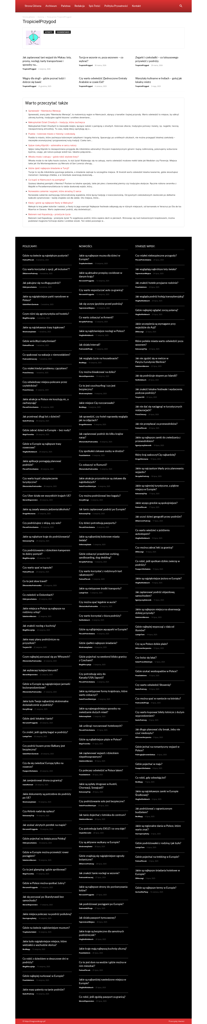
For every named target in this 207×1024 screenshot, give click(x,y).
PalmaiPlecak (28, 260)
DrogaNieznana (29, 513)
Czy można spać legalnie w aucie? (98, 602)
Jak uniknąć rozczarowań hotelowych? (100, 726)
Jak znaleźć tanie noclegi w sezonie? (99, 873)
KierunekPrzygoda (30, 723)
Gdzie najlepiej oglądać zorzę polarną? (156, 310)
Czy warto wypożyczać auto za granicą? (101, 290)
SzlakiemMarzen (29, 616)
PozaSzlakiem (28, 980)
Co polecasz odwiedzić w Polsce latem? (101, 770)
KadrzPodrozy (28, 421)
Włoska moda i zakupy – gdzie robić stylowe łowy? (53, 156)
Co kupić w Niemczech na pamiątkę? (46, 179)
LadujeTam (27, 736)
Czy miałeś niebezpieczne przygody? (156, 255)
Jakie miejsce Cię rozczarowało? (97, 403)
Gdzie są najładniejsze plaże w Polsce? (100, 739)
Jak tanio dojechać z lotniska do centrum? (102, 815)
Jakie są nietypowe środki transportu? (100, 588)
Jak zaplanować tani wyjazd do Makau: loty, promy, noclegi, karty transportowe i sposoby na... (47, 61)
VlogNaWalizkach (30, 452)
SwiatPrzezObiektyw (87, 486)
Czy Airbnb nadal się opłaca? (39, 811)
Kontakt (136, 6)
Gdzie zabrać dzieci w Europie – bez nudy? (47, 430)
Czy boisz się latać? (146, 657)
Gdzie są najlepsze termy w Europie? (155, 888)
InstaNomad (28, 784)
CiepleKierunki (85, 833)
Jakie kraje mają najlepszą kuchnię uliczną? (103, 948)
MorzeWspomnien (30, 500)
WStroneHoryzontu (143, 648)
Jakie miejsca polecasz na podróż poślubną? (47, 914)
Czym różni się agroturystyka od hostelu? (46, 314)
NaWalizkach (84, 620)
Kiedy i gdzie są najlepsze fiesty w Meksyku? (50, 202)
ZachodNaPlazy (141, 892)
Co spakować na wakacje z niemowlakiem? (46, 355)
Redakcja (80, 6)
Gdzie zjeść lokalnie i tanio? (38, 718)
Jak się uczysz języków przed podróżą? (101, 304)
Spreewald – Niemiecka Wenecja (44, 110)
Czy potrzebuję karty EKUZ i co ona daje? (102, 828)
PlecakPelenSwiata (30, 407)
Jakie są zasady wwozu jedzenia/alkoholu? (46, 509)
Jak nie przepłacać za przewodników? (156, 424)
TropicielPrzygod (29, 69)
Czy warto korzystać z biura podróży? (100, 616)
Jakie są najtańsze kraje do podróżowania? (46, 536)
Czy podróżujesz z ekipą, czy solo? (42, 523)
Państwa (65, 6)
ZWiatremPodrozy (30, 273)
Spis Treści (94, 6)
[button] (180, 6)
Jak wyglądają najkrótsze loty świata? (156, 269)
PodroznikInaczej (30, 359)
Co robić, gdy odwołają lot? (150, 777)
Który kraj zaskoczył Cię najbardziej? (155, 455)
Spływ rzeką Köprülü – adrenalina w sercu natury (52, 145)
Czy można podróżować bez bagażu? (100, 495)
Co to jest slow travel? (35, 581)
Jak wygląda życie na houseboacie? (98, 358)
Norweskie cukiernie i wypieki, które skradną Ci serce (54, 191)
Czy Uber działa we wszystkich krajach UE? (47, 495)
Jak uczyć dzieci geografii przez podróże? (158, 516)
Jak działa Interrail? (89, 345)
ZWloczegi (139, 331)
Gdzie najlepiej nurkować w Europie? (43, 976)
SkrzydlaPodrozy (86, 321)
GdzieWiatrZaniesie (31, 304)
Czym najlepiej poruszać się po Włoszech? (46, 656)
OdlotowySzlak (85, 544)
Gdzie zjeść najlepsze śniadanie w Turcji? (48, 168)
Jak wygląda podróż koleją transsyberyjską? (159, 296)
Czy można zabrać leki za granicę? (154, 547)
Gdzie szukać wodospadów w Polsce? (156, 671)
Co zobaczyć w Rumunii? (93, 465)
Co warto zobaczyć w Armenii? (96, 317)
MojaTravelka (28, 434)
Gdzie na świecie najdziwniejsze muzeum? (46, 928)
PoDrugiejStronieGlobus (145, 754)
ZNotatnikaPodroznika (32, 486)
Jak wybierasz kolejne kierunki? (40, 670)
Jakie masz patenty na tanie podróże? (44, 989)
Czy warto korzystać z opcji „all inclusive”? (46, 269)
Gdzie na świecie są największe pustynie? (46, 255)
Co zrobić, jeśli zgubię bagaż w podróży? (45, 732)
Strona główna (29, 17)
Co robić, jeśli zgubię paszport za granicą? (102, 997)
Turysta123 (27, 647)
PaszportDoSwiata (30, 771)
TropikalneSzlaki (29, 932)
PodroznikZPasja (86, 349)
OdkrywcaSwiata (30, 287)
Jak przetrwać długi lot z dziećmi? (41, 416)
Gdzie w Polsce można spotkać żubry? (44, 883)
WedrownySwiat (29, 331)
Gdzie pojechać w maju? (148, 764)
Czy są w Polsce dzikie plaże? (151, 644)
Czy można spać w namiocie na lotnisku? (158, 698)
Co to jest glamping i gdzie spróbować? (44, 869)
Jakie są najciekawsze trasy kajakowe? (44, 327)
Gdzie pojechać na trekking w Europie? (157, 857)
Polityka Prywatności (116, 6)
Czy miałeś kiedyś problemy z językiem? (45, 368)
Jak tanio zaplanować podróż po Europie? (102, 509)
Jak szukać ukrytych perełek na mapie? (44, 825)
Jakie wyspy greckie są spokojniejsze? (156, 503)
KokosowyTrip (28, 541)
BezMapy (26, 949)
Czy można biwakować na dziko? (97, 372)
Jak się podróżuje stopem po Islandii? (156, 375)
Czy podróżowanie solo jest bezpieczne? (102, 801)
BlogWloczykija (29, 318)
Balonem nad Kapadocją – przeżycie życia (49, 214)
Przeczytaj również (176, 1021)
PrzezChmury (28, 372)
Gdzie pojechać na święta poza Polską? (44, 838)
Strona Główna (33, 6)
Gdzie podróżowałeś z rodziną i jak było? (158, 843)
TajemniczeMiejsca (87, 308)
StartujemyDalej (29, 918)
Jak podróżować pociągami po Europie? (101, 904)
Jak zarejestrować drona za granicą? (42, 780)
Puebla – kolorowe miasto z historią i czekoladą (51, 133)
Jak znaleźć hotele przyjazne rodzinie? (156, 283)
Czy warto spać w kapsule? (38, 567)
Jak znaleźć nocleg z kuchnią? (39, 626)
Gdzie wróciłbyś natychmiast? (39, 341)
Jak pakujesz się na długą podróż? (42, 283)
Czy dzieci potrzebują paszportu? (97, 523)
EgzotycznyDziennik (143, 445)
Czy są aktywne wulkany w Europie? (99, 842)
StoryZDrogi (27, 709)
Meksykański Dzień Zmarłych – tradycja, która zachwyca (56, 122)
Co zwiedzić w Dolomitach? (38, 595)
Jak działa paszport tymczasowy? (97, 918)
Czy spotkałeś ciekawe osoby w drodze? (101, 451)
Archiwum (51, 6)
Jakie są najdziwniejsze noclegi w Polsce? (102, 331)
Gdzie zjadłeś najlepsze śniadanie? (98, 643)
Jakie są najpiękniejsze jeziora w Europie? (158, 578)
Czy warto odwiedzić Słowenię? (153, 685)
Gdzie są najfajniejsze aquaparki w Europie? (103, 629)
